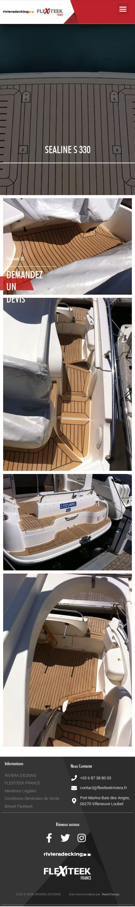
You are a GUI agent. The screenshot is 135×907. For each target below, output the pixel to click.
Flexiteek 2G (15, 259)
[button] (123, 9)
